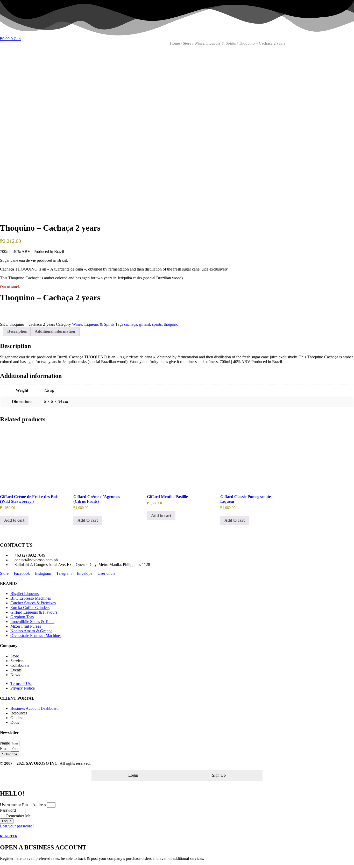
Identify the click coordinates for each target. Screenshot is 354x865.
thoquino (171, 324)
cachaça (130, 324)
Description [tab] (17, 331)
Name (5, 743)
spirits (157, 324)
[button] (177, 310)
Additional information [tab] (55, 331)
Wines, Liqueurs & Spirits (215, 43)
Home (175, 43)
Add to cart (14, 520)
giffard (144, 324)
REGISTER (8, 836)
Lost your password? (17, 826)
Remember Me (18, 816)
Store (187, 43)
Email (5, 748)
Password (8, 810)
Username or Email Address (23, 805)
